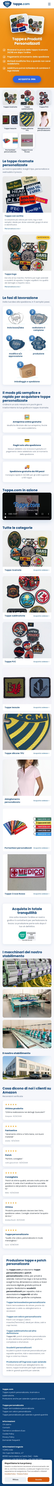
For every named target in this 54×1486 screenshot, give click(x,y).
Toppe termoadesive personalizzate (18, 1408)
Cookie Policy (8, 1434)
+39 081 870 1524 (19, 1459)
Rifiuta (15, 1480)
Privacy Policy (8, 1437)
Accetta (38, 1480)
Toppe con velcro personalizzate (17, 1411)
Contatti (6, 1427)
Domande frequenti (11, 1440)
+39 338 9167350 (35, 1459)
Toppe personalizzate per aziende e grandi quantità (25, 1415)
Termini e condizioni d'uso (14, 1430)
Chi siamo (7, 1424)
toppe (21, 4)
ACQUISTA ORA (27, 79)
